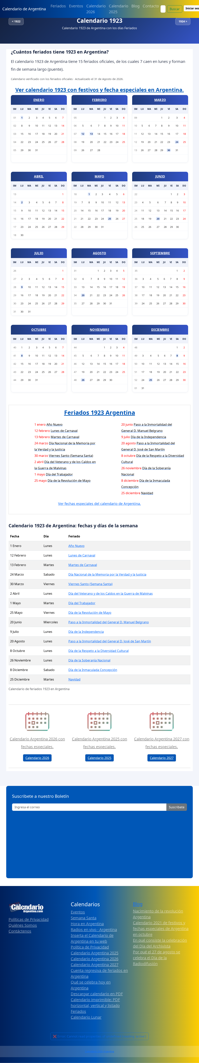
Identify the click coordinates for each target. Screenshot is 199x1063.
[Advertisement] (99, 843)
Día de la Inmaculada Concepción (92, 670)
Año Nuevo (76, 546)
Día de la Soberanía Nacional (89, 660)
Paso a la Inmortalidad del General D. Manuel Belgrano (108, 622)
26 (83, 380)
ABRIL (39, 176)
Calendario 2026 (96, 8)
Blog (135, 6)
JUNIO (160, 176)
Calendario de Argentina (24, 8)
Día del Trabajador (81, 603)
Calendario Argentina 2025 (94, 953)
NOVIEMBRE (99, 330)
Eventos (76, 6)
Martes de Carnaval (82, 565)
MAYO (99, 176)
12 (82, 134)
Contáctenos (20, 931)
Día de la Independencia (86, 632)
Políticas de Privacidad (29, 919)
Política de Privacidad (90, 947)
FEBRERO (99, 100)
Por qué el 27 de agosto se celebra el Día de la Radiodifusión (156, 957)
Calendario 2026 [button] (37, 758)
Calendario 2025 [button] (99, 758)
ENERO (39, 100)
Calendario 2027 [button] (162, 758)
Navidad (74, 679)
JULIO (39, 253)
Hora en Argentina (87, 923)
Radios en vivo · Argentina (94, 929)
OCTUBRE (38, 330)
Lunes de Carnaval (81, 555)
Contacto (151, 6)
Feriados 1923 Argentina (99, 412)
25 (109, 218)
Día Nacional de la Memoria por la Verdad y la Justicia (107, 574)
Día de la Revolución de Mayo (89, 612)
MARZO (160, 100)
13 (91, 134)
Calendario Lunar (86, 1017)
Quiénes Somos (23, 925)
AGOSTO (99, 253)
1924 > (183, 21)
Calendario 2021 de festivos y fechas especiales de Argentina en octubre (161, 928)
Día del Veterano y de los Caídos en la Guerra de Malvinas (110, 593)
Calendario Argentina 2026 (94, 958)
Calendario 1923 (99, 21)
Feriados (58, 6)
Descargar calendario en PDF (97, 993)
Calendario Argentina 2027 (94, 964)
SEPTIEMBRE (160, 253)
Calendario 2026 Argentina (99, 1051)
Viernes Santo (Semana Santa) (90, 584)
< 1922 (16, 21)
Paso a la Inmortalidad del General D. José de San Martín (109, 641)
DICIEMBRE (160, 330)
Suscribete (176, 807)
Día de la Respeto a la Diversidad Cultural (98, 651)
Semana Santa (83, 917)
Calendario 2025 (118, 8)
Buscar (175, 9)
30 (168, 150)
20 (158, 218)
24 (176, 142)
